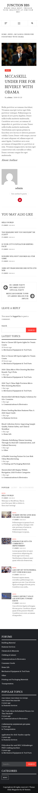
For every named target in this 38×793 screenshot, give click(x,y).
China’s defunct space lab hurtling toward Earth (22, 598)
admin (10, 97)
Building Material (8, 643)
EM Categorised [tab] (26, 488)
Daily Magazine (13, 790)
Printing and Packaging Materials (17, 464)
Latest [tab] (14, 488)
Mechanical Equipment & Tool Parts (18, 350)
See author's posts (19, 194)
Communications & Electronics (16, 404)
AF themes (26, 790)
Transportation (7, 684)
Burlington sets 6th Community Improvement (22, 543)
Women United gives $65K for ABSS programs (24, 516)
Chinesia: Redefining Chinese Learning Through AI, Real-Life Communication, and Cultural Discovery (18, 442)
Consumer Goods (8, 663)
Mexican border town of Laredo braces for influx (17, 296)
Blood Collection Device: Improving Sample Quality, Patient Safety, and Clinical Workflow (18, 426)
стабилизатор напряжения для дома (16, 724)
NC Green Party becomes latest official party (17, 287)
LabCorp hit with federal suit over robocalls (24, 571)
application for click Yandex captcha (16, 735)
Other (6, 450)
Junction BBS (18, 5)
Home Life (7, 434)
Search (4, 326)
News (8, 70)
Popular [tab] (5, 488)
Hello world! (8, 222)
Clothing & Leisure (9, 655)
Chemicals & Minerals (10, 651)
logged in (17, 316)
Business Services (10, 418)
